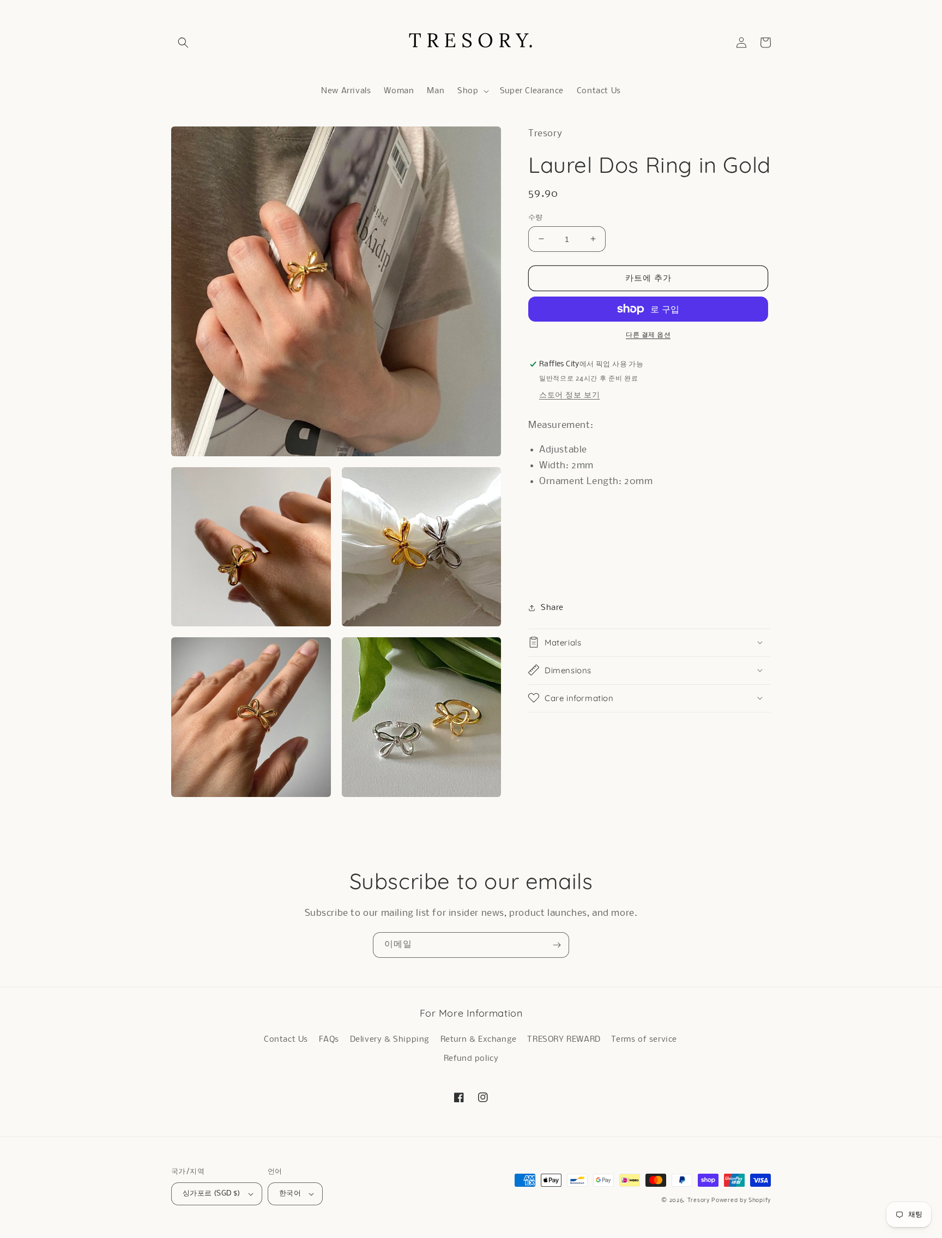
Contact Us (286, 1039)
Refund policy (471, 1058)
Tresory (699, 1201)
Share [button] (552, 607)
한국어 (290, 1193)
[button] (183, 43)
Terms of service (644, 1039)
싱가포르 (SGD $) (211, 1193)
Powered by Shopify (741, 1201)
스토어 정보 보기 (569, 395)
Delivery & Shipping (390, 1039)
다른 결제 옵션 (648, 335)
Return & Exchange (478, 1039)
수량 (535, 217)
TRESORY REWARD (563, 1039)
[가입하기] (557, 945)
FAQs (329, 1039)
